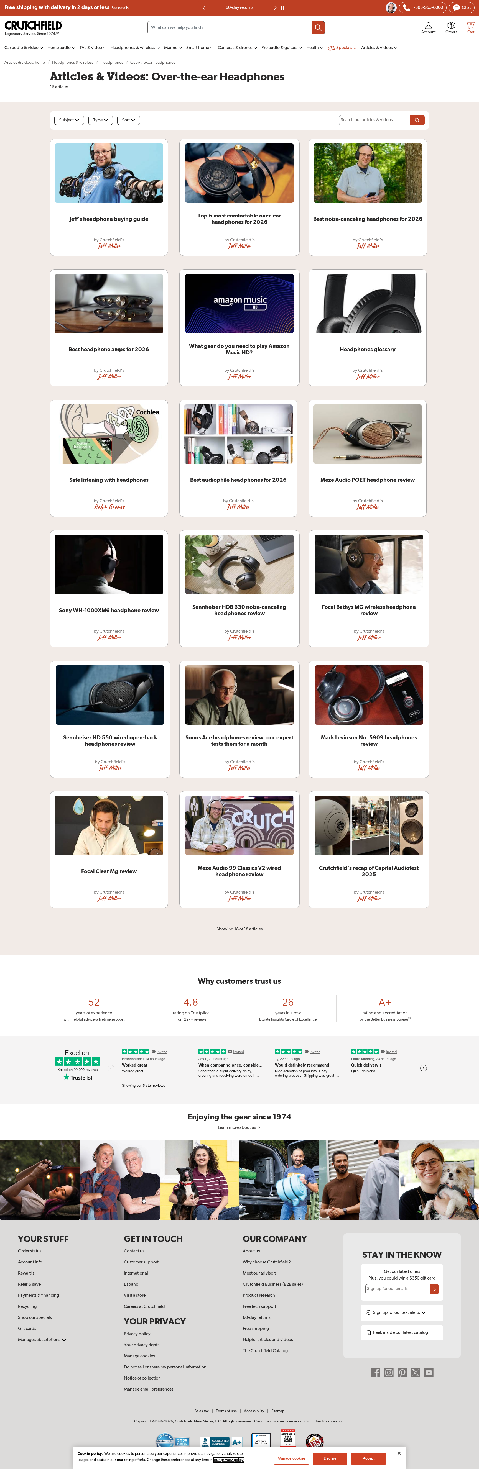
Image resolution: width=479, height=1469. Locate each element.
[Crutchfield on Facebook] (375, 1372)
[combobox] (236, 27)
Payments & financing (38, 1295)
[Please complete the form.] (417, 120)
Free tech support (259, 1306)
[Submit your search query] (318, 27)
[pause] (282, 7)
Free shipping (66, 7)
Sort (126, 120)
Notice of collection (142, 1378)
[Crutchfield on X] (415, 1372)
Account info (30, 1262)
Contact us (134, 1251)
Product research (259, 1295)
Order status (30, 1251)
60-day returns (239, 8)
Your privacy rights (141, 1345)
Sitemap (277, 1411)
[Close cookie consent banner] (399, 1453)
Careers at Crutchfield (144, 1306)
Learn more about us (237, 1128)
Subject (66, 120)
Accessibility (254, 1411)
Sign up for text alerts (397, 1313)
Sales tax (202, 1411)
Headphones (111, 62)
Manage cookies (139, 1356)
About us (251, 1251)
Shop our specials (35, 1318)
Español (131, 1284)
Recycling (27, 1306)
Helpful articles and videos (268, 1340)
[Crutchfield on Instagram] (388, 1372)
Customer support (141, 1262)
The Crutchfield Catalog (265, 1351)
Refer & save (29, 1284)
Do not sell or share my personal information (165, 1367)
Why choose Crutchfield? (267, 1262)
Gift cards (27, 1329)
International (136, 1273)
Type (98, 120)
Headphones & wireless (72, 62)
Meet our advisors (260, 1273)
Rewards (26, 1273)
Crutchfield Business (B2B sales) (273, 1284)
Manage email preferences (149, 1389)
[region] (239, 1180)
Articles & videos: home (24, 62)
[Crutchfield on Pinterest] (402, 1372)
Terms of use (226, 1411)
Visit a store (135, 1295)
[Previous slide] (204, 7)
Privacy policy (137, 1334)
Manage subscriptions (39, 1340)
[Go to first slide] (274, 7)
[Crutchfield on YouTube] (428, 1372)
